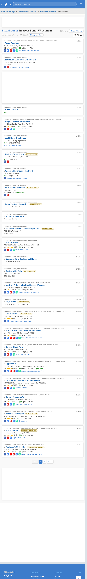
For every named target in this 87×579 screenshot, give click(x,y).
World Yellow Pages (8, 12)
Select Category (76, 31)
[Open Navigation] (81, 4)
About (57, 577)
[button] (45, 4)
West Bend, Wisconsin (48, 12)
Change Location (36, 35)
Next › (50, 462)
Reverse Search (37, 577)
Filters (79, 35)
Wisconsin (33, 12)
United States (23, 12)
